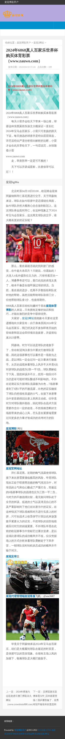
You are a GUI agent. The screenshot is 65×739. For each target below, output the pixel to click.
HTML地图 (51, 730)
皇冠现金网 (29, 734)
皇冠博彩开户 (24, 42)
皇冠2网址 (39, 42)
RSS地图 (41, 730)
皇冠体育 (20, 734)
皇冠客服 (38, 734)
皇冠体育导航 (10, 734)
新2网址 (45, 734)
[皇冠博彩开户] (12, 16)
